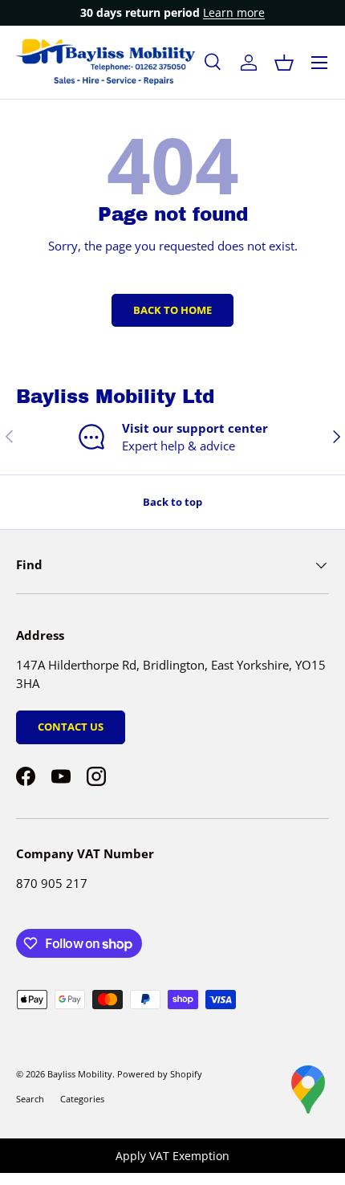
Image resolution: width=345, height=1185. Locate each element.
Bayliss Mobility (79, 1074)
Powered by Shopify (159, 1074)
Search (30, 1099)
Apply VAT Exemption (172, 1155)
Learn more (234, 13)
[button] (284, 62)
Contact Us (71, 726)
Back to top (172, 502)
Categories (82, 1099)
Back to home (172, 310)
